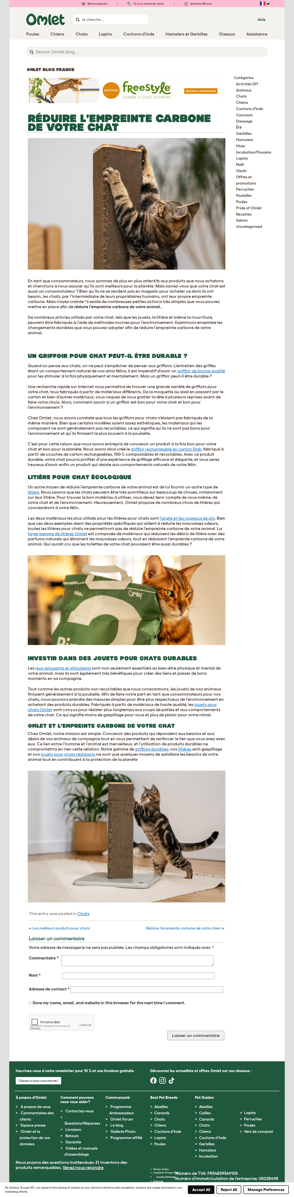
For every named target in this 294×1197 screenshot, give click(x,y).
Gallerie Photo (122, 1131)
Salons (242, 220)
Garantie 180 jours (201, 3)
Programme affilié (126, 1138)
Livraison (73, 1129)
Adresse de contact (49, 989)
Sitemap (158, 1181)
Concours (244, 115)
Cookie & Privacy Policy (167, 1172)
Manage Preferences (266, 1190)
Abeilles (161, 1107)
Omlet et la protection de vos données (35, 1137)
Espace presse (33, 1125)
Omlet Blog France (50, 69)
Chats (83, 913)
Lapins (242, 158)
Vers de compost (258, 1131)
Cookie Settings (165, 1176)
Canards (161, 1113)
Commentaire (44, 958)
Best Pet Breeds (164, 1097)
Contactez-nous (79, 1111)
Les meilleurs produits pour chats (61, 928)
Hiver (240, 146)
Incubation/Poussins (253, 152)
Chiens (242, 102)
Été (239, 127)
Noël (240, 164)
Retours (72, 1136)
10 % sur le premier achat (148, 3)
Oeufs (241, 171)
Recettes (244, 214)
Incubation (208, 1156)
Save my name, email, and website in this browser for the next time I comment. (109, 1002)
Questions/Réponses (82, 1123)
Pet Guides (204, 1097)
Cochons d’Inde (212, 1138)
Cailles (205, 1113)
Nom (35, 975)
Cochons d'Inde (249, 109)
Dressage (244, 121)
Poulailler (244, 195)
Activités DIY (247, 84)
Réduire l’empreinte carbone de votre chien (183, 928)
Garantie (73, 1142)
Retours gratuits (97, 3)
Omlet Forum (121, 1119)
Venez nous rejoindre (83, 1167)
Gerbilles (244, 133)
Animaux (244, 90)
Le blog (116, 1125)
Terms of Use (161, 1169)
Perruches (245, 189)
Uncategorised (249, 226)
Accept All (201, 1190)
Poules (241, 202)
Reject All (229, 1190)
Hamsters (244, 140)
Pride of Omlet (249, 208)
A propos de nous (36, 1107)
